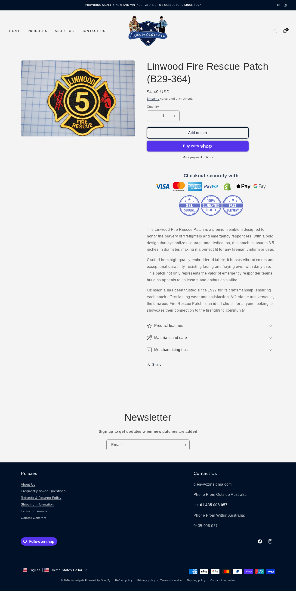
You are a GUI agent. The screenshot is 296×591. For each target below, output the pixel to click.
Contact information (222, 580)
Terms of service (171, 580)
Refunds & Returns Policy (41, 497)
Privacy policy (146, 580)
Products (38, 31)
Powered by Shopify (98, 580)
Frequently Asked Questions (43, 491)
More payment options (198, 157)
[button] (211, 326)
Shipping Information (37, 504)
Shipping (153, 98)
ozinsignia (77, 580)
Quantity (153, 106)
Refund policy (124, 580)
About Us (64, 31)
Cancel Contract (33, 518)
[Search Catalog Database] (275, 31)
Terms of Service (34, 511)
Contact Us (93, 31)
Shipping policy (196, 580)
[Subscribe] (184, 444)
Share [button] (157, 364)
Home (14, 31)
